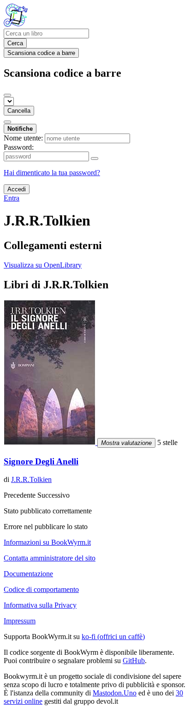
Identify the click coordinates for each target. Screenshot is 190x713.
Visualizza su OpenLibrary (43, 265)
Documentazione (28, 574)
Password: (19, 147)
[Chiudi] (7, 95)
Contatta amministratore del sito (49, 558)
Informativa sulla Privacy (40, 605)
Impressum (20, 621)
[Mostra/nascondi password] (94, 158)
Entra (11, 198)
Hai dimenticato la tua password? (52, 173)
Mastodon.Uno (115, 693)
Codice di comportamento (41, 589)
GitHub (134, 660)
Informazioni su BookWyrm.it (47, 542)
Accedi (16, 189)
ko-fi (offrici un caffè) (113, 636)
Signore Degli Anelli (41, 461)
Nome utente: (23, 138)
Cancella (18, 110)
